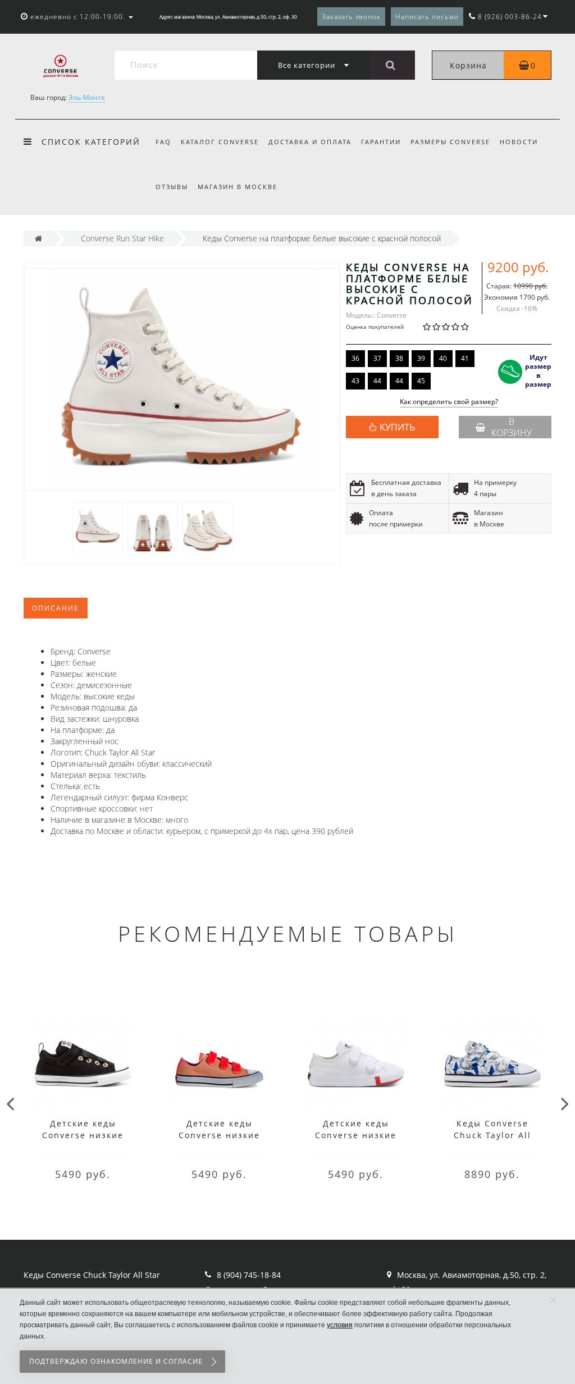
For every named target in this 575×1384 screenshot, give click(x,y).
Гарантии (381, 142)
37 (377, 358)
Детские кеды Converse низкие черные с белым (83, 1135)
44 (377, 381)
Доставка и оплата (310, 142)
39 (421, 358)
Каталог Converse (220, 142)
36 (355, 358)
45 (421, 381)
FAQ (163, 142)
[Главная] (38, 238)
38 (399, 358)
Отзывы (172, 186)
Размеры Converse (450, 142)
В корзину (511, 427)
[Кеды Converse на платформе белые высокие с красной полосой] (97, 526)
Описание (55, 608)
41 (465, 358)
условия (340, 1325)
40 (443, 358)
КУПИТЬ (397, 427)
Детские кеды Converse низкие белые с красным (356, 1135)
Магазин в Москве (237, 186)
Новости (519, 142)
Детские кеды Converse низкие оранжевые (219, 1135)
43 (355, 381)
